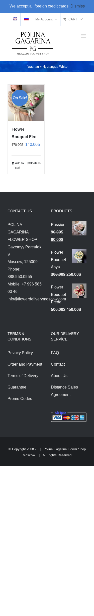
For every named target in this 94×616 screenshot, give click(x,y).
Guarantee (17, 387)
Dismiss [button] (77, 6)
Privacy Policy (20, 353)
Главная (33, 66)
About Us (59, 376)
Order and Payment (25, 364)
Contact (58, 364)
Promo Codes (20, 398)
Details (36, 163)
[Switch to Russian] (26, 19)
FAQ (55, 353)
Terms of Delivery (23, 376)
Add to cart (19, 165)
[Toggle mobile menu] (83, 36)
